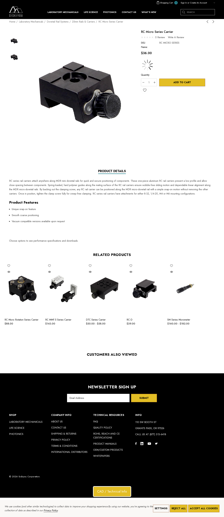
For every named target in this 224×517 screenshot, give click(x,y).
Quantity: (145, 75)
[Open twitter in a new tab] (157, 443)
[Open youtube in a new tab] (150, 443)
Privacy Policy (51, 510)
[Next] (213, 21)
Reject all (179, 508)
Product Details (112, 171)
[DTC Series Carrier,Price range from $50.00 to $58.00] (104, 288)
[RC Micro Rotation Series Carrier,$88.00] (23, 288)
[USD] (211, 2)
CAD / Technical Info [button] (112, 491)
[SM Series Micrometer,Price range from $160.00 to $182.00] (185, 288)
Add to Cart (182, 82)
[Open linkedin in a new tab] (142, 443)
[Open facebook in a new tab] (136, 443)
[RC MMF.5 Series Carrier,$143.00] (63, 288)
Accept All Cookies (204, 508)
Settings (161, 508)
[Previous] (208, 21)
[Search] (184, 12)
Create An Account (198, 2)
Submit (144, 398)
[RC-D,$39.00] (145, 288)
